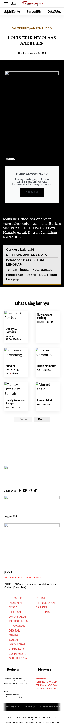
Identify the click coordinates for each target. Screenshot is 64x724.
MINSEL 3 (47, 370)
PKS (7, 374)
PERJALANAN (45, 602)
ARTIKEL (42, 607)
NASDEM (10, 337)
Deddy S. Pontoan (11, 330)
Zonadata (16, 649)
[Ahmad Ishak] (48, 389)
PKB (38, 370)
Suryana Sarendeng (12, 367)
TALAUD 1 (16, 374)
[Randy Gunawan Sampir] (16, 389)
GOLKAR (41, 322)
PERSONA (43, 612)
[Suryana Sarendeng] (16, 355)
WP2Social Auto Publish (17, 722)
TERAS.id (15, 598)
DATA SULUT (17, 616)
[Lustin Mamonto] (48, 355)
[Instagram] (30, 490)
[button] (7, 3)
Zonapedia (17, 653)
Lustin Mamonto (46, 366)
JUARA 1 (8, 572)
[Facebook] (20, 490)
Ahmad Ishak (44, 400)
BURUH (41, 53)
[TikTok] (35, 490)
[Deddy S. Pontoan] (16, 318)
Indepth (15, 602)
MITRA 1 (50, 322)
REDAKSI (30, 706)
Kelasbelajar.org (46, 688)
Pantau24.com (44, 678)
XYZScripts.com (51, 722)
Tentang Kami (13, 706)
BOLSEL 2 (16, 408)
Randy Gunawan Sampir (15, 401)
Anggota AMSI (10, 516)
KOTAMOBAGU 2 (13, 339)
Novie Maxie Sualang (44, 316)
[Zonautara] (32, 4)
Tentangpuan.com (46, 682)
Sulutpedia (18, 658)
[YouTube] (25, 490)
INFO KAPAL (17, 644)
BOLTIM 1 (47, 405)
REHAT (40, 598)
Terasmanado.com (47, 685)
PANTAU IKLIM (18, 621)
